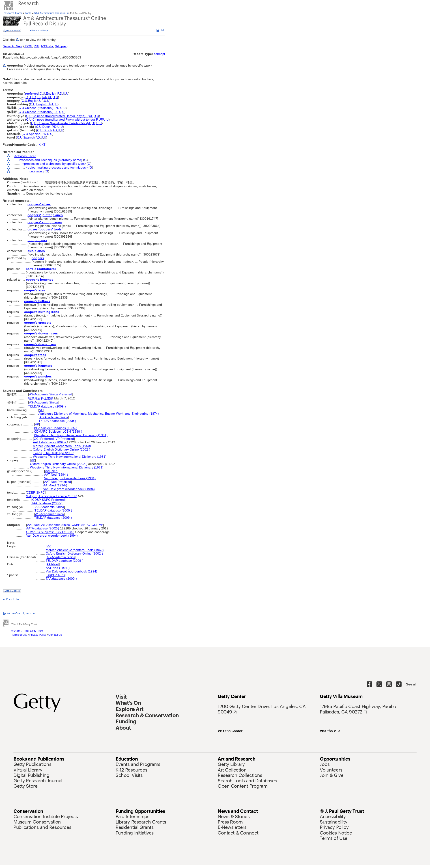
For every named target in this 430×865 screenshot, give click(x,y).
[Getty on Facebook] (369, 684)
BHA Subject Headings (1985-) (55, 428)
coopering (37, 171)
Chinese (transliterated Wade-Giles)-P (64, 123)
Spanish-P (36, 134)
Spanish (29, 137)
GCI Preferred (44, 438)
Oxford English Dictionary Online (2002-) (61, 449)
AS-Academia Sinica (43, 402)
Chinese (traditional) (39, 112)
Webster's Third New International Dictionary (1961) (71, 435)
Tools (28, 13)
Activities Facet (25, 156)
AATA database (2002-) (50, 442)
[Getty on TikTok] (399, 684)
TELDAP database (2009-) (47, 406)
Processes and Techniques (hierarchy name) (50, 160)
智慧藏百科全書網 (40, 398)
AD (55, 130)
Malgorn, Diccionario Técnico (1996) (51, 496)
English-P (52, 93)
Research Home (13, 13)
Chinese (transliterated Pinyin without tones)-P (65, 119)
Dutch (47, 130)
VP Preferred (65, 438)
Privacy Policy (37, 634)
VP (41, 410)
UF (50, 97)
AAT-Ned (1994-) (56, 474)
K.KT (42, 144)
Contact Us (55, 634)
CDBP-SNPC (36, 492)
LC (34, 97)
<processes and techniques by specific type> (54, 163)
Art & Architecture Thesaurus (51, 13)
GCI (94, 525)
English (42, 97)
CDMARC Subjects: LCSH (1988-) (58, 431)
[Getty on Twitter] (379, 684)
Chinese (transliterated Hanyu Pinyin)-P (60, 116)
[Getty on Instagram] (389, 684)
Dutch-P (47, 126)
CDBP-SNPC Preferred (48, 499)
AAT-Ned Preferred (57, 481)
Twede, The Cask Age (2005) (53, 453)
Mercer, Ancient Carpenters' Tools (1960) (62, 446)
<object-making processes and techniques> (57, 167)
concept (159, 54)
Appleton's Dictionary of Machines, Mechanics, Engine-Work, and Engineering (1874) (98, 413)
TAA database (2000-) (46, 503)
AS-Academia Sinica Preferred (50, 394)
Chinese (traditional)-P (40, 108)
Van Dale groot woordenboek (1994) (70, 478)
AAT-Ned (51, 471)
